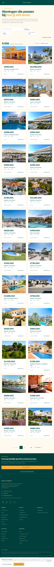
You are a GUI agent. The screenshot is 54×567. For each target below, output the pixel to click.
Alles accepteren (19, 564)
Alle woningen (4, 510)
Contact (21, 543)
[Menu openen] (3, 2)
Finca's (2, 521)
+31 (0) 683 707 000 (7, 491)
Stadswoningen (4, 519)
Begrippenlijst (22, 538)
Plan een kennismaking (27, 471)
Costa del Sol (22, 512)
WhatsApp (5, 493)
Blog (20, 531)
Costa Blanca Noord (23, 514)
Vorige (16, 447)
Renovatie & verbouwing (42, 512)
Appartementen (4, 514)
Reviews (3, 540)
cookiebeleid (49, 560)
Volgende (37, 447)
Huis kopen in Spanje (23, 533)
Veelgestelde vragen (23, 540)
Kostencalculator (22, 536)
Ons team (3, 536)
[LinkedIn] (6, 502)
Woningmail (4, 524)
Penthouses (3, 517)
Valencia (21, 519)
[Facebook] (10, 502)
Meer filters (47, 37)
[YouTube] (14, 502)
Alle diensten (40, 510)
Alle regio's (21, 510)
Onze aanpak (4, 531)
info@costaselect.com (8, 495)
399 (31, 447)
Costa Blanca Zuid (23, 517)
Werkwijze (3, 533)
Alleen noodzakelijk (6, 564)
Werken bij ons (4, 538)
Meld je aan (27, 467)
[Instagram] (2, 502)
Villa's (2, 512)
